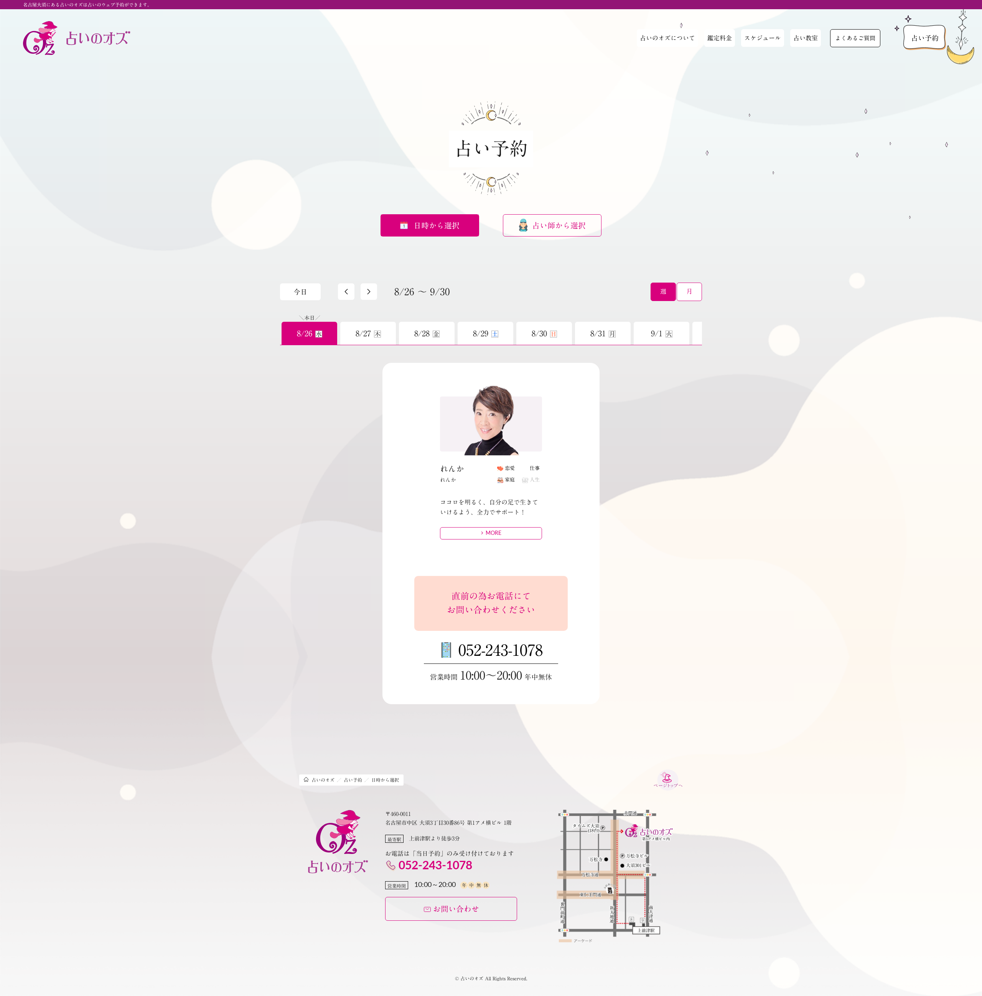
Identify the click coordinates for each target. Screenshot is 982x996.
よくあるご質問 (855, 38)
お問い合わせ (456, 909)
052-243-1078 (500, 650)
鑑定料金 (719, 38)
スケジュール (762, 38)
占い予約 (925, 38)
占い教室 (805, 38)
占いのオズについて (667, 38)
